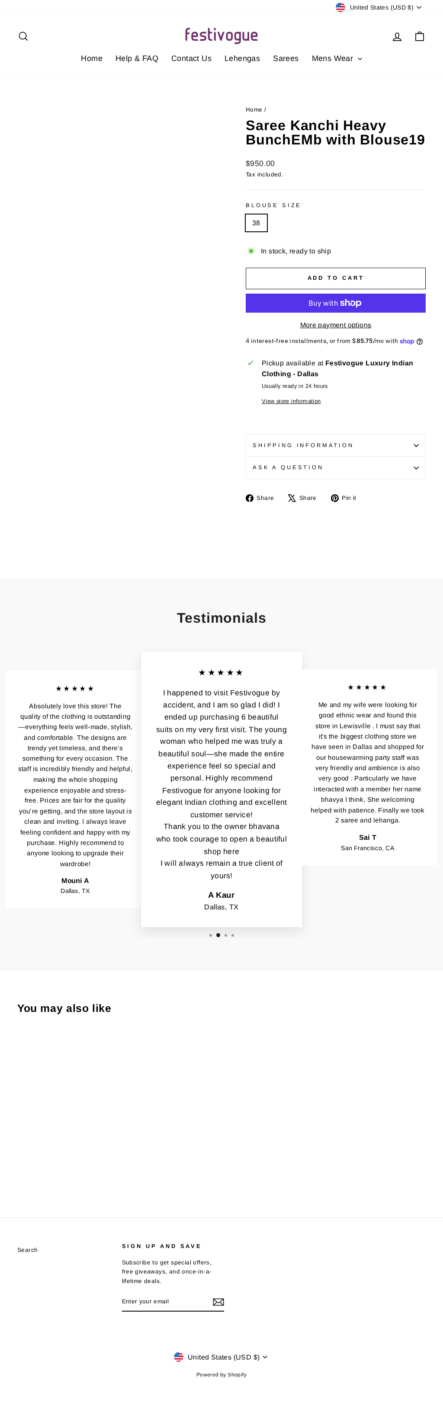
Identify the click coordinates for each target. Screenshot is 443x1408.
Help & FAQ (137, 58)
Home (92, 58)
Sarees (286, 58)
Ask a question (288, 467)
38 (256, 223)
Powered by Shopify (221, 1375)
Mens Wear (334, 58)
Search (27, 1250)
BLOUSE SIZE (274, 205)
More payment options (336, 325)
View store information (291, 401)
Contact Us (191, 58)
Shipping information (303, 445)
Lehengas (242, 58)
